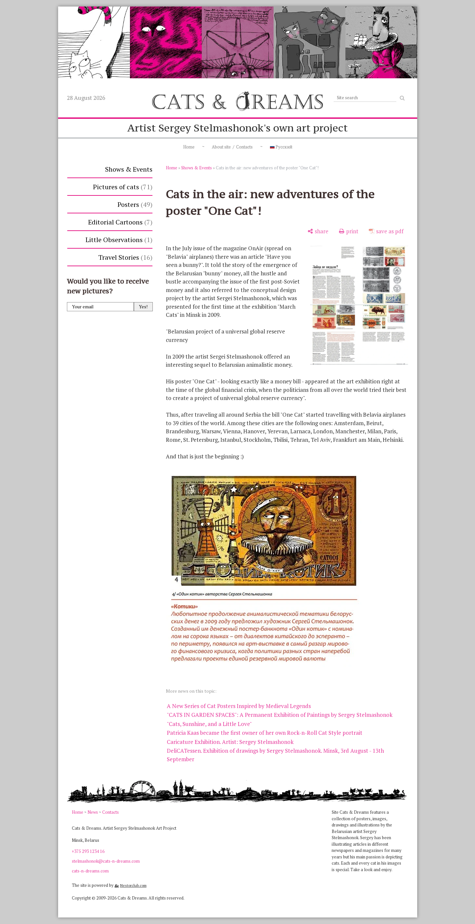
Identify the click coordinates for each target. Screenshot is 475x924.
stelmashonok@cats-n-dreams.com (106, 861)
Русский (283, 147)
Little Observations (118, 239)
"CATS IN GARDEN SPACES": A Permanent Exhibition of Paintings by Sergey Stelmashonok (279, 714)
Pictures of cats (121, 186)
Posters (134, 204)
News (92, 812)
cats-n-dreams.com (90, 871)
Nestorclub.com (133, 885)
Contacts (110, 812)
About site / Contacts (232, 147)
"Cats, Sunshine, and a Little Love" (209, 724)
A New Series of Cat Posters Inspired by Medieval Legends (239, 706)
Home (189, 147)
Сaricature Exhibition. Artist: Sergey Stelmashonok (230, 742)
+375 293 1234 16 (88, 851)
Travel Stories (124, 257)
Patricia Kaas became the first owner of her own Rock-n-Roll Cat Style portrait (264, 732)
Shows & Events (128, 169)
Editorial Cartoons (119, 222)
